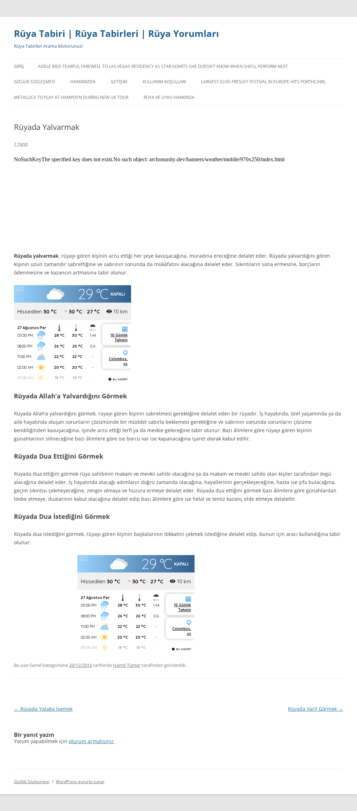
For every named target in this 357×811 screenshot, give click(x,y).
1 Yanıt (21, 144)
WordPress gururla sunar (80, 782)
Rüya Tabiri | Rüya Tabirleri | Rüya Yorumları (116, 33)
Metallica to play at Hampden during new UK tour (71, 97)
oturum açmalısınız (91, 741)
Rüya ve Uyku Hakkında (169, 97)
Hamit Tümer (126, 665)
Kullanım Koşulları (164, 82)
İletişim (119, 82)
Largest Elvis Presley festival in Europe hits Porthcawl (263, 82)
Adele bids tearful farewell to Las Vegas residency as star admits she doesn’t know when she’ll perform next (163, 66)
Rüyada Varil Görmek (315, 708)
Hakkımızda (83, 82)
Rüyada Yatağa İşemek (43, 708)
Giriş (19, 66)
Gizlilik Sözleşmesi (34, 82)
